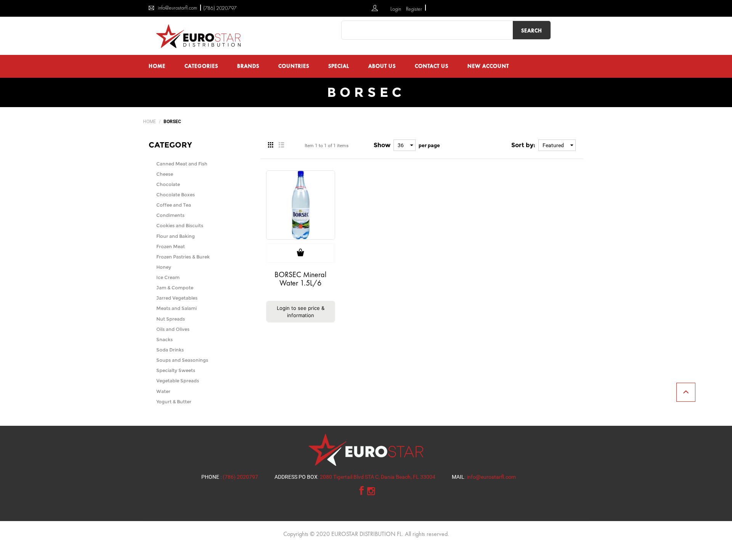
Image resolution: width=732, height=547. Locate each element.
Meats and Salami (176, 308)
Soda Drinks (170, 350)
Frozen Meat (170, 246)
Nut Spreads (170, 319)
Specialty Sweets (175, 370)
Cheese (164, 174)
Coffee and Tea (173, 205)
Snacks (164, 339)
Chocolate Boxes (175, 194)
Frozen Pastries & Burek (183, 257)
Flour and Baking (175, 236)
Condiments (170, 215)
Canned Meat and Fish (181, 164)
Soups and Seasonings (182, 360)
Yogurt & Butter (173, 401)
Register (414, 8)
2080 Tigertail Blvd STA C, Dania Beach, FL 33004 (377, 477)
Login (396, 8)
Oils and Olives (172, 329)
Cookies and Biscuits (179, 225)
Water (163, 391)
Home (149, 121)
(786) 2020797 (220, 8)
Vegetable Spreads (177, 380)
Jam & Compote (174, 287)
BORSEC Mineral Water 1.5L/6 (300, 278)
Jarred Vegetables (176, 298)
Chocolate (168, 184)
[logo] (200, 36)
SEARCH (531, 30)
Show (382, 145)
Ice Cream (168, 277)
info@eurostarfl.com (491, 477)
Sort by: (523, 145)
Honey (163, 267)
